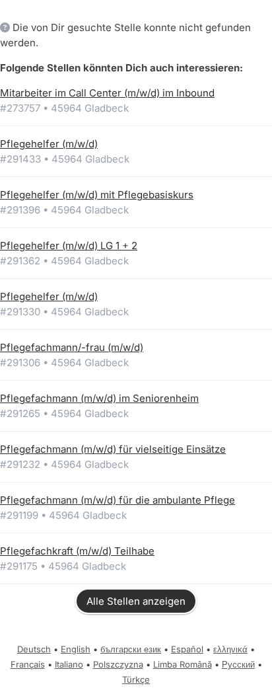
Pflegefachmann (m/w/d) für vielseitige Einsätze (113, 449)
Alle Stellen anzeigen (136, 601)
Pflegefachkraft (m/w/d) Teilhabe (77, 551)
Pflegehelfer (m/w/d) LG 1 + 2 (68, 245)
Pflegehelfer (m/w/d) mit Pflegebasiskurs (96, 194)
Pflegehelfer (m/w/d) (49, 143)
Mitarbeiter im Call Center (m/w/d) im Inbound (107, 93)
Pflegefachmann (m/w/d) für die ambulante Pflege (117, 500)
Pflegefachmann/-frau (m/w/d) (71, 347)
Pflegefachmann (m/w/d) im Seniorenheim (99, 398)
